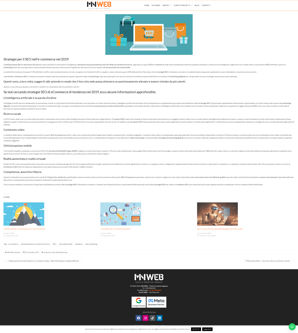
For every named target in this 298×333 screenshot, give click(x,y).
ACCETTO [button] (196, 329)
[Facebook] (138, 318)
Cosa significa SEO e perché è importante (115, 229)
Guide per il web (49, 252)
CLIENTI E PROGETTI (182, 5)
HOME (146, 5)
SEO (54, 244)
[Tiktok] (152, 318)
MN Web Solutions (13, 252)
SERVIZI (166, 5)
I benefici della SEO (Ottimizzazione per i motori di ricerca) (24, 229)
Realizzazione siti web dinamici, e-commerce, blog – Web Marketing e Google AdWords (43, 261)
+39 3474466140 (155, 290)
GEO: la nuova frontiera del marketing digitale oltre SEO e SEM (219, 229)
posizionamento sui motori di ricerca (35, 244)
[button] (292, 326)
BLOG (197, 5)
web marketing (91, 244)
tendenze (78, 244)
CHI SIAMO (156, 5)
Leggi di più (207, 329)
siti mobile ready (65, 244)
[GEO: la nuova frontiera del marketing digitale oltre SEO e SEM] (244, 214)
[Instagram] (145, 318)
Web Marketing (61, 252)
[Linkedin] (159, 318)
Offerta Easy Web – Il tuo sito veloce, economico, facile (268, 261)
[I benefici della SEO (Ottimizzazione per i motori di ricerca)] (50, 214)
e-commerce (13, 244)
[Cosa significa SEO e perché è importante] (147, 214)
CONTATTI (206, 5)
